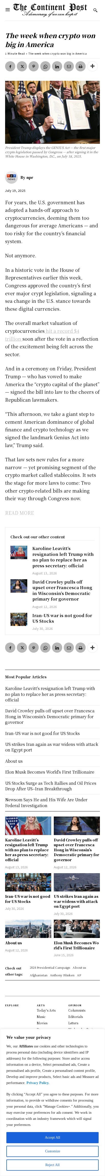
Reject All (52, 1165)
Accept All (52, 1137)
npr (30, 177)
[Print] (80, 66)
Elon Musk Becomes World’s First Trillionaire (76, 945)
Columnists (76, 1010)
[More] (92, 66)
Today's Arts (46, 1010)
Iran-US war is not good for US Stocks (62, 618)
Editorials (75, 1016)
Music (41, 1016)
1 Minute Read (15, 53)
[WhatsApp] (45, 66)
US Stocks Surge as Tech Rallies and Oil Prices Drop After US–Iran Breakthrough (50, 786)
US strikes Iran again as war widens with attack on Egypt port (76, 901)
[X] (22, 66)
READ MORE (19, 512)
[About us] (28, 929)
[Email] (69, 66)
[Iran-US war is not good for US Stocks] (18, 619)
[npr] (12, 177)
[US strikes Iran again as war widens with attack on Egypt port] (77, 882)
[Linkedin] (57, 66)
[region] (52, 1102)
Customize (52, 1151)
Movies (42, 1023)
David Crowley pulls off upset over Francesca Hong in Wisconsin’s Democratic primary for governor (62, 590)
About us (13, 942)
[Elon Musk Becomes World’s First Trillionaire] (77, 929)
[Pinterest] (34, 66)
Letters (73, 1023)
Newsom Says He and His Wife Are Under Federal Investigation (46, 802)
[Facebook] (10, 66)
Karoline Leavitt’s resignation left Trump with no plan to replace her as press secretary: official (63, 556)
